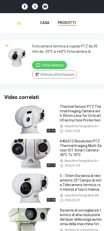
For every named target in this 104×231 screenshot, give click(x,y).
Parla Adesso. (53, 65)
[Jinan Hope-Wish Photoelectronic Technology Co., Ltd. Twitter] (35, 6)
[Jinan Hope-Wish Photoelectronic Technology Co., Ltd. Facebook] (24, 7)
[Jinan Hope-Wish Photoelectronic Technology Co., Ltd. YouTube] (45, 7)
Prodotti (67, 23)
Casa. (45, 23)
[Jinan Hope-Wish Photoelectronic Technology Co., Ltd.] (19, 23)
